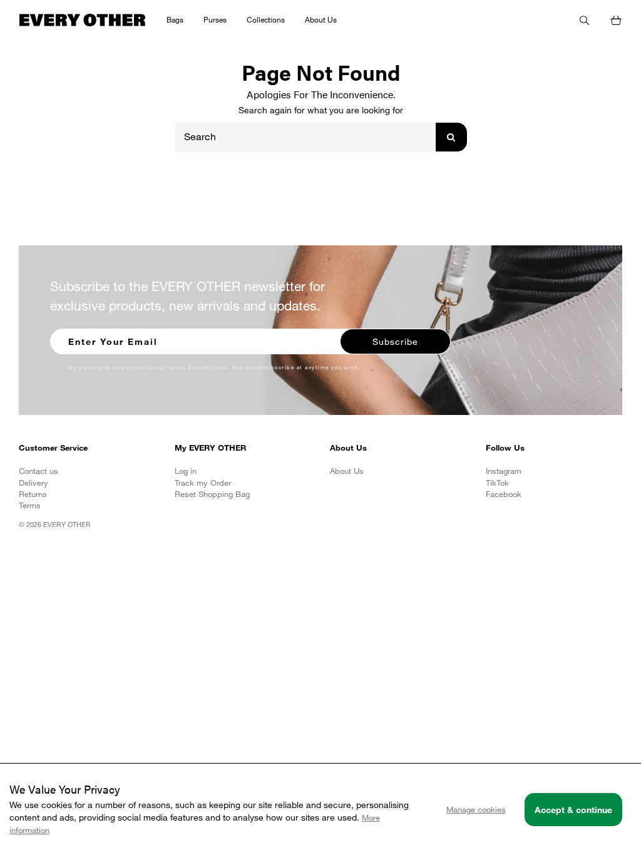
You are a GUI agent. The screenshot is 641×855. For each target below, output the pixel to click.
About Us (347, 471)
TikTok (497, 483)
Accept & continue (573, 809)
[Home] (82, 19)
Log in (186, 471)
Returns (33, 494)
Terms (30, 505)
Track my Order (203, 483)
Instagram (503, 471)
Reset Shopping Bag (212, 494)
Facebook (503, 494)
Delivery (33, 483)
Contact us (38, 471)
